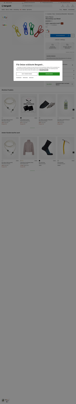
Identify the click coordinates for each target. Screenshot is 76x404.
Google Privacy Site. (44, 69)
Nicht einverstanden (27, 73)
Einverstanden (49, 73)
